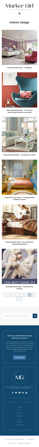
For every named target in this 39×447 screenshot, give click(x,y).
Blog (19, 410)
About (19, 407)
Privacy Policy (30, 439)
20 (34, 295)
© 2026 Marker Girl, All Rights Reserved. (15, 439)
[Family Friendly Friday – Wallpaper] (19, 50)
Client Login (19, 425)
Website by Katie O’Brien (24, 443)
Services (19, 413)
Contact (20, 422)
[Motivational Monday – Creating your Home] (19, 137)
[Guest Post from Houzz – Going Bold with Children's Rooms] (19, 181)
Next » (19, 299)
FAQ (19, 419)
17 (21, 295)
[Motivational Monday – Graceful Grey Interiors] (19, 270)
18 (25, 295)
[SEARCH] (35, 316)
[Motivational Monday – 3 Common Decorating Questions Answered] (19, 93)
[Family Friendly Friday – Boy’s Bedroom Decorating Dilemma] (19, 225)
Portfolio (19, 416)
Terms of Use (12, 443)
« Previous (7, 295)
